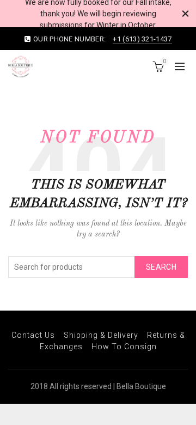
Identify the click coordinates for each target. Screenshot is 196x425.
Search (161, 267)
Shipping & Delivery (101, 335)
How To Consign (124, 346)
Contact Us (33, 335)
